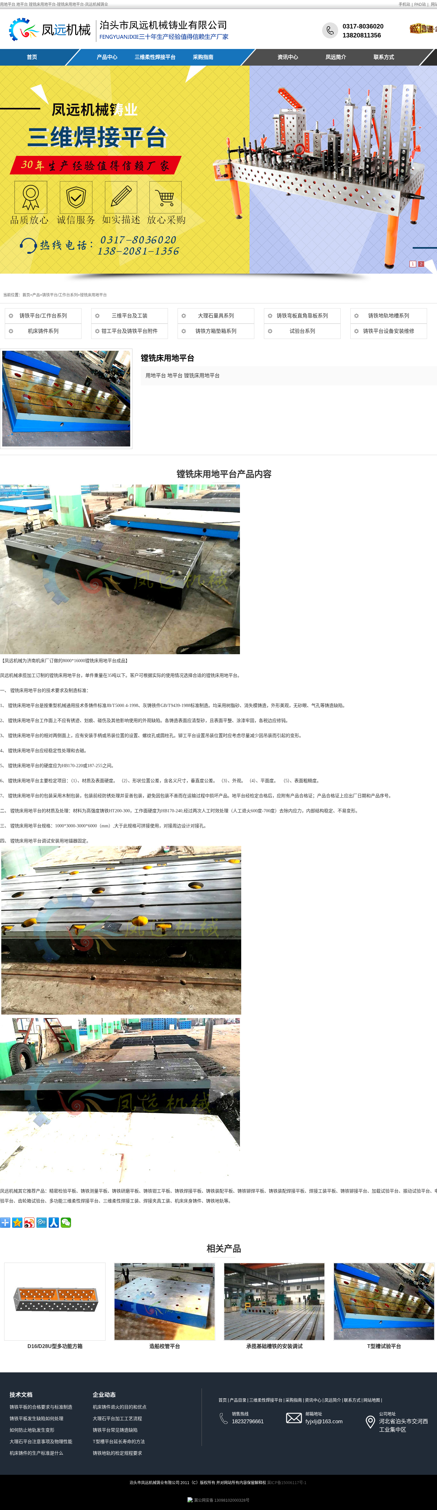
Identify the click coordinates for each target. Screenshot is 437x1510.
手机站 (404, 4)
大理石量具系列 (216, 315)
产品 (36, 295)
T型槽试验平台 (384, 1346)
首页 (32, 57)
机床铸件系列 (43, 331)
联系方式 (384, 57)
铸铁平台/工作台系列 (60, 295)
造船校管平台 (164, 1346)
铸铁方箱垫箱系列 (215, 331)
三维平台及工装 (129, 315)
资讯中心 (288, 57)
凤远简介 (336, 57)
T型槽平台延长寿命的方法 (119, 1441)
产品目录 (238, 1400)
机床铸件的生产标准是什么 (36, 1453)
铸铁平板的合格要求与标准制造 (41, 1407)
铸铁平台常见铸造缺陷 (115, 1430)
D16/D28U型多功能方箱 (55, 1346)
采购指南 (203, 57)
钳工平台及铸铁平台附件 (129, 331)
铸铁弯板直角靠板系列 (302, 315)
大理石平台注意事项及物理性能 (41, 1441)
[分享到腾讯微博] (41, 1222)
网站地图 (371, 1400)
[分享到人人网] (54, 1222)
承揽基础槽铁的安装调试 (274, 1346)
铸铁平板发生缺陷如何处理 (36, 1418)
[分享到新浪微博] (29, 1222)
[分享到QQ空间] (17, 1222)
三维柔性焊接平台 (155, 57)
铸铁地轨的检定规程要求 (117, 1453)
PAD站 (420, 4)
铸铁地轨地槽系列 (388, 315)
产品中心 (107, 57)
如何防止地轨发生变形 (32, 1430)
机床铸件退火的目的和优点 (120, 1407)
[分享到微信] (66, 1222)
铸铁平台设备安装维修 (388, 331)
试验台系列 (302, 331)
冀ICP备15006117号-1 (286, 1483)
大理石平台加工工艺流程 (117, 1418)
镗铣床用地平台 (93, 295)
